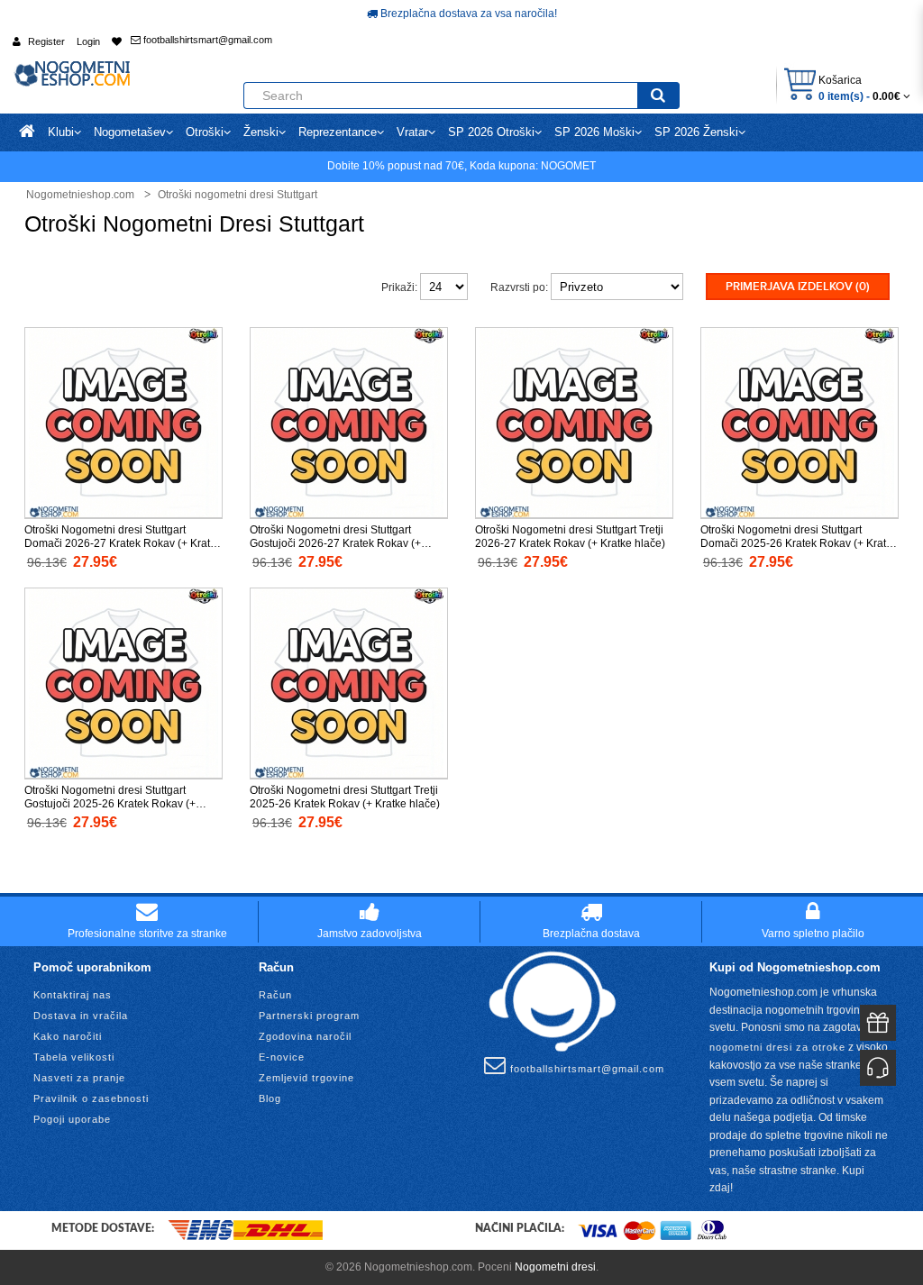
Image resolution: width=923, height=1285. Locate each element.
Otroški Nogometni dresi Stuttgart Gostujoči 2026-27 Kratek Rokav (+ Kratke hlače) (335, 543)
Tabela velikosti (73, 1057)
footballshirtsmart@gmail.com (206, 39)
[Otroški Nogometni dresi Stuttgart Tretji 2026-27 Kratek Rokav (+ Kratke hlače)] (574, 421)
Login (88, 41)
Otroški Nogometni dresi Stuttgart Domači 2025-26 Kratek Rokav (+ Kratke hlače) (799, 543)
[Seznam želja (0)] (117, 41)
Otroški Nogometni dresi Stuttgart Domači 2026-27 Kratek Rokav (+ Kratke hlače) (123, 543)
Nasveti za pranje (79, 1077)
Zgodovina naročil (305, 1036)
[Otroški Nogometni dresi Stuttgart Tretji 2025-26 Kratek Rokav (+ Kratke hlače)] (348, 682)
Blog (270, 1098)
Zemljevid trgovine (306, 1077)
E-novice (282, 1057)
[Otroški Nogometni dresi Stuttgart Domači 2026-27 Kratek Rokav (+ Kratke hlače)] (123, 421)
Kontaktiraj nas (72, 994)
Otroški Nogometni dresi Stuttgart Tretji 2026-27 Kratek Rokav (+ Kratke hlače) (570, 537)
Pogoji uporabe (72, 1119)
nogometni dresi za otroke (777, 1047)
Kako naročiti (67, 1036)
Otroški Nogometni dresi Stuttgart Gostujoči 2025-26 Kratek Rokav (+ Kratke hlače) (110, 804)
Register (46, 41)
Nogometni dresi (555, 1267)
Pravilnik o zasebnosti (91, 1098)
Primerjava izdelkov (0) (798, 286)
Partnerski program (309, 1015)
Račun (275, 994)
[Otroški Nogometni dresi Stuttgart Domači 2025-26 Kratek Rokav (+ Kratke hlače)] (799, 421)
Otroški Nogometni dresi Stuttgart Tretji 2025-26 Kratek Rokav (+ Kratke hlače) (345, 797)
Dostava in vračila (80, 1015)
